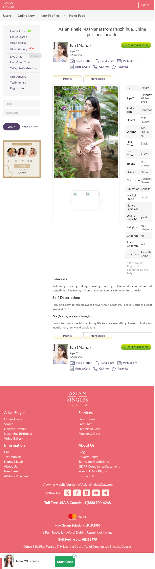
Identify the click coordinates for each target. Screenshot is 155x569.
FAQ (7, 452)
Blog (82, 452)
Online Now (26, 15)
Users (7, 15)
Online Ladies (18, 31)
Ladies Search (18, 36)
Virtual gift (129, 61)
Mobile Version (66, 484)
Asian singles (18, 42)
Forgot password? (30, 126)
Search (8, 424)
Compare (35, 56)
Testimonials (18, 82)
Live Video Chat (20, 62)
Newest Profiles (15, 429)
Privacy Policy (88, 457)
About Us (10, 466)
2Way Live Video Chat (24, 68)
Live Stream (87, 419)
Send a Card (82, 66)
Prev (59, 132)
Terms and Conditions (94, 461)
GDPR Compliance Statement (99, 466)
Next (113, 132)
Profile (67, 78)
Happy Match (13, 461)
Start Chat (65, 562)
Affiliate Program (16, 476)
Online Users (13, 419)
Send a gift (107, 61)
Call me (104, 66)
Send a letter (83, 61)
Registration (17, 88)
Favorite (122, 66)
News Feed (77, 15)
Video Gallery (18, 49)
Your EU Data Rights (93, 471)
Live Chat (16, 56)
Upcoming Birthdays (18, 433)
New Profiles (50, 15)
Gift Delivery (18, 76)
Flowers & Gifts (89, 433)
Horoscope (98, 78)
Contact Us (86, 476)
